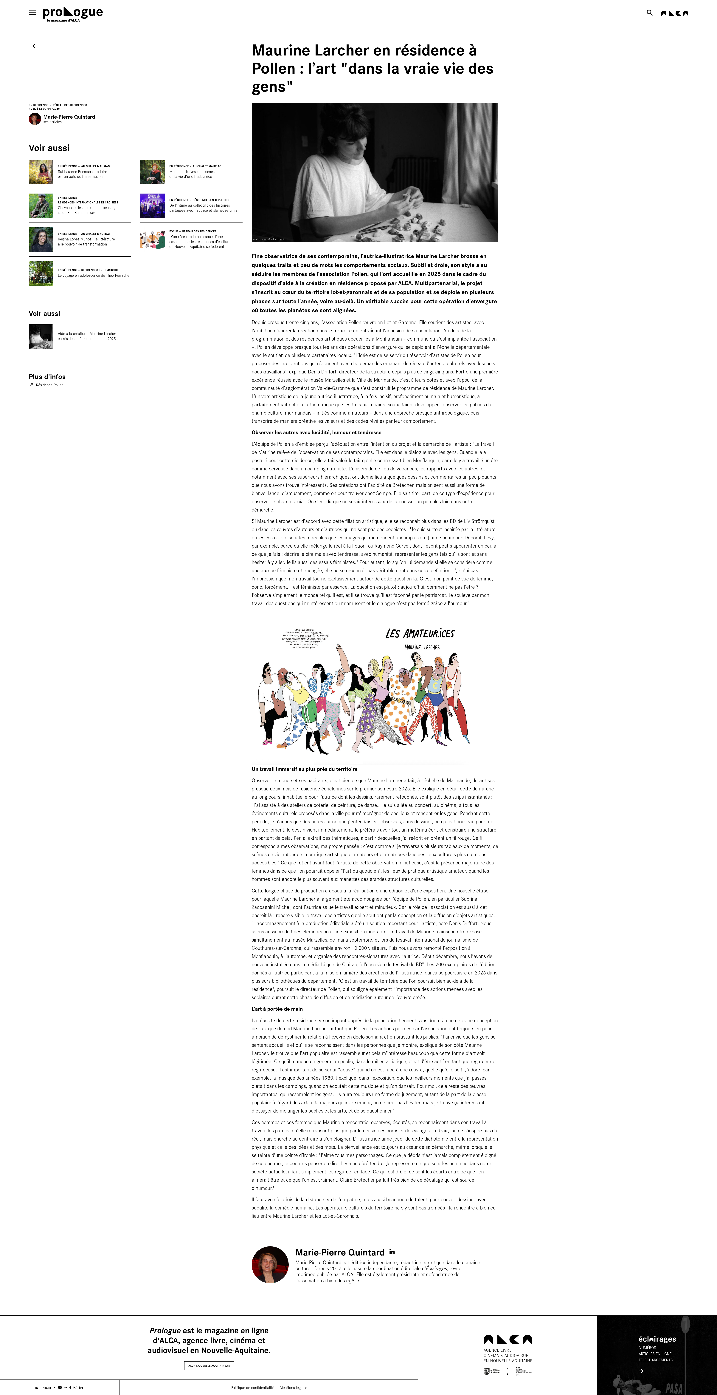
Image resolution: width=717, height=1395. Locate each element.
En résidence (39, 105)
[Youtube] (60, 1387)
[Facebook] (70, 1387)
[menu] (33, 13)
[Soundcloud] (65, 1387)
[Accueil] (80, 15)
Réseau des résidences (70, 105)
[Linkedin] (81, 1387)
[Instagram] (75, 1387)
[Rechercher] (651, 12)
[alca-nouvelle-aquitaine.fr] (674, 14)
